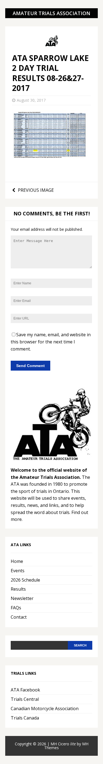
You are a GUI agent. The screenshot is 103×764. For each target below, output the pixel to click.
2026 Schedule (25, 580)
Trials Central (25, 699)
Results (18, 589)
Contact (19, 617)
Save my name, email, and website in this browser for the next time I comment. (51, 342)
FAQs (16, 608)
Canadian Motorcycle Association (45, 708)
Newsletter (22, 598)
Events (17, 571)
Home (17, 561)
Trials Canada (25, 718)
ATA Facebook (25, 690)
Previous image (36, 190)
